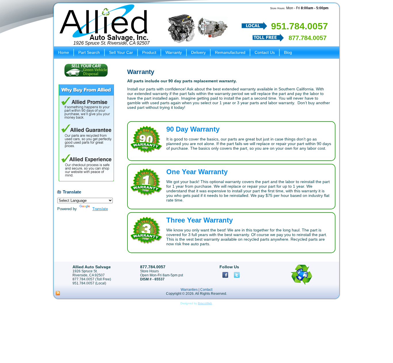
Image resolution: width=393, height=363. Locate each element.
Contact (206, 290)
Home (63, 52)
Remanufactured (230, 52)
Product (149, 52)
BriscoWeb (205, 303)
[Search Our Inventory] (198, 28)
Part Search (89, 52)
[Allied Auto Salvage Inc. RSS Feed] (58, 293)
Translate (100, 209)
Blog (288, 52)
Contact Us (265, 52)
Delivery (198, 52)
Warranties (189, 290)
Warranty (173, 52)
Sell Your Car (121, 52)
